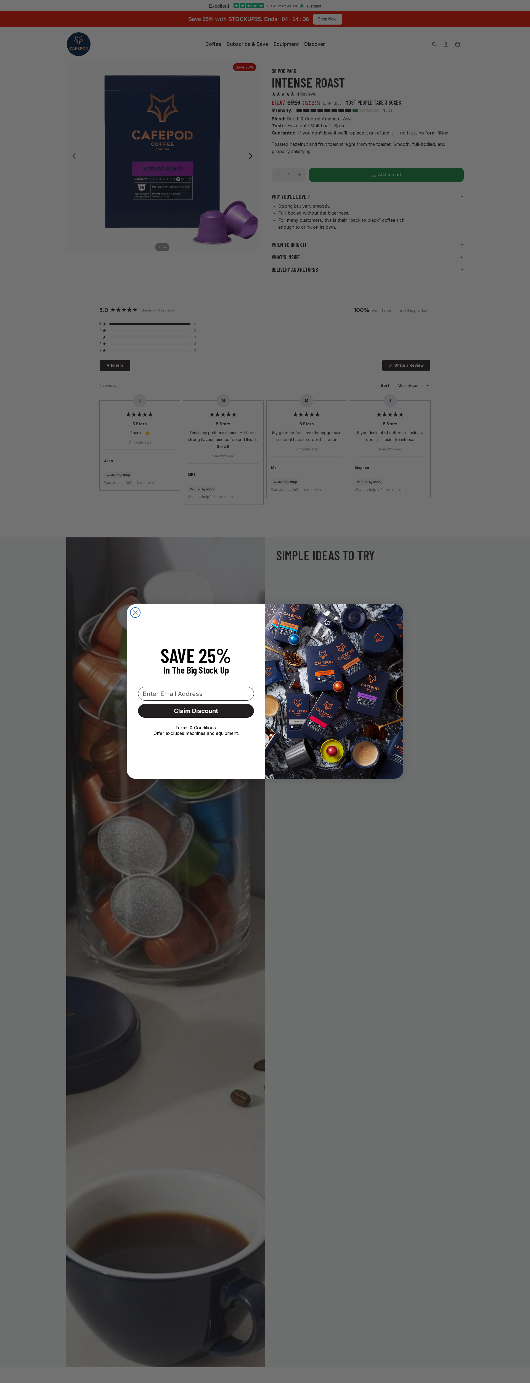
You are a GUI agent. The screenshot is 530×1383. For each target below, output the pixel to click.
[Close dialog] (135, 612)
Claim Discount (196, 710)
